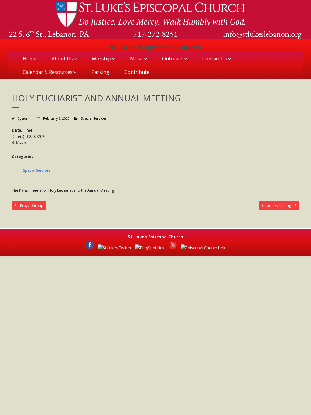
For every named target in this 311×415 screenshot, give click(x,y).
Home (29, 58)
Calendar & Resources (48, 72)
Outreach (172, 58)
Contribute (137, 72)
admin (27, 118)
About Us (62, 58)
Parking (100, 72)
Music (136, 58)
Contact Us (214, 58)
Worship (101, 58)
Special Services (93, 118)
